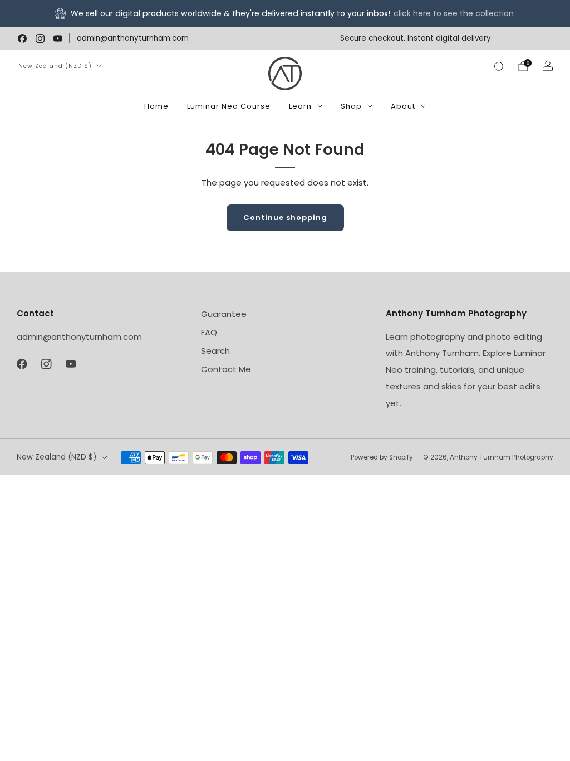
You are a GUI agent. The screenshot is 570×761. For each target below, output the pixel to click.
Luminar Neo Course (229, 106)
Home (156, 106)
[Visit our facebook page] (22, 38)
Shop (351, 106)
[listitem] (285, 13)
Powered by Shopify (382, 457)
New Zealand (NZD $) (55, 66)
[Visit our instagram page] (40, 38)
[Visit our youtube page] (58, 38)
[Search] (498, 66)
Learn (300, 106)
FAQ (209, 332)
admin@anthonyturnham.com (133, 38)
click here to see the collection (454, 13)
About (403, 106)
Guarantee (224, 314)
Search (215, 351)
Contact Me (226, 369)
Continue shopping (285, 217)
